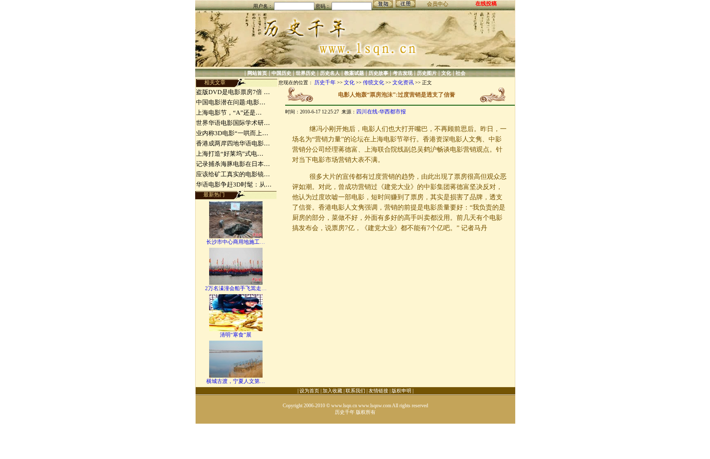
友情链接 (378, 391)
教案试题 (354, 73)
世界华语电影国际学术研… (233, 123)
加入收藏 (332, 391)
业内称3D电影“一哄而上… (232, 133)
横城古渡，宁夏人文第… (235, 381)
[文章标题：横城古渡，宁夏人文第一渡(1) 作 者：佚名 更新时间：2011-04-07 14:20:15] (236, 376)
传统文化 (373, 82)
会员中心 (437, 4)
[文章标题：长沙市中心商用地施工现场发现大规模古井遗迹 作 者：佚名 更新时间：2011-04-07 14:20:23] (236, 236)
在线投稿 (486, 3)
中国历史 (281, 73)
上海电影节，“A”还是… (229, 112)
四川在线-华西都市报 (381, 111)
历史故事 (378, 73)
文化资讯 (403, 82)
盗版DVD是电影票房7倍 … (233, 92)
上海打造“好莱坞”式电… (229, 153)
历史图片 (427, 73)
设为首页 (309, 391)
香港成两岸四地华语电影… (233, 143)
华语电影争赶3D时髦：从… (234, 184)
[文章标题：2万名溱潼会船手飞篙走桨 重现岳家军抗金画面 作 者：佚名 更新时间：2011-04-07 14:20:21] (236, 283)
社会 (461, 73)
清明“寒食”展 (235, 335)
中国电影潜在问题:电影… (230, 102)
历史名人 (330, 73)
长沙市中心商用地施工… (235, 242)
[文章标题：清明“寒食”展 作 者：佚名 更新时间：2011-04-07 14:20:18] (236, 329)
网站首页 (257, 73)
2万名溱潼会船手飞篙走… (236, 288)
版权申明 (401, 391)
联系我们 (355, 391)
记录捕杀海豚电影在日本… (233, 164)
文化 (446, 73)
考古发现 (403, 73)
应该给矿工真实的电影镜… (233, 174)
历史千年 (325, 82)
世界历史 (306, 73)
